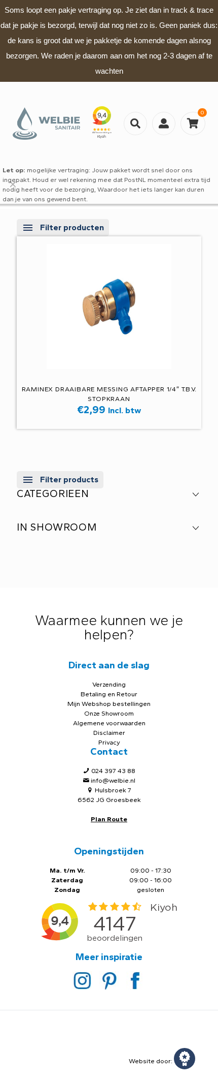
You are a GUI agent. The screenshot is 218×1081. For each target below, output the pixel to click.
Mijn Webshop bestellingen (109, 703)
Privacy (109, 742)
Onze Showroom (109, 713)
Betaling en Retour (109, 694)
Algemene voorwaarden (109, 723)
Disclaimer (109, 732)
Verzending (109, 684)
